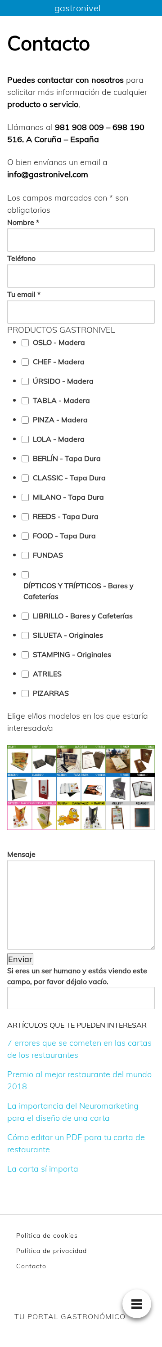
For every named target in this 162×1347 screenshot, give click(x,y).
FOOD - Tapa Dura (64, 535)
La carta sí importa (42, 1169)
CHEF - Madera (59, 361)
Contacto (31, 1266)
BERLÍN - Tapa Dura (67, 458)
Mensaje (21, 854)
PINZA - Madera (60, 419)
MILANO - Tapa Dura (68, 496)
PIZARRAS (51, 693)
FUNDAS (48, 554)
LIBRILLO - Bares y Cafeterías (83, 615)
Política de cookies (47, 1235)
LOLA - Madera (59, 438)
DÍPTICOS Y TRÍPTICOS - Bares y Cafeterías (78, 591)
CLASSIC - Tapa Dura (69, 477)
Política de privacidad (51, 1251)
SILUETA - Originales (68, 635)
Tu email (23, 294)
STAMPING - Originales (72, 654)
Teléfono (21, 258)
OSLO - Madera (59, 342)
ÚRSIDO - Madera (63, 380)
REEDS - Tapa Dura (66, 516)
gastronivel (77, 8)
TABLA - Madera (61, 400)
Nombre (23, 222)
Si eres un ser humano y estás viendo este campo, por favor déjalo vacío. (77, 976)
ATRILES (47, 673)
